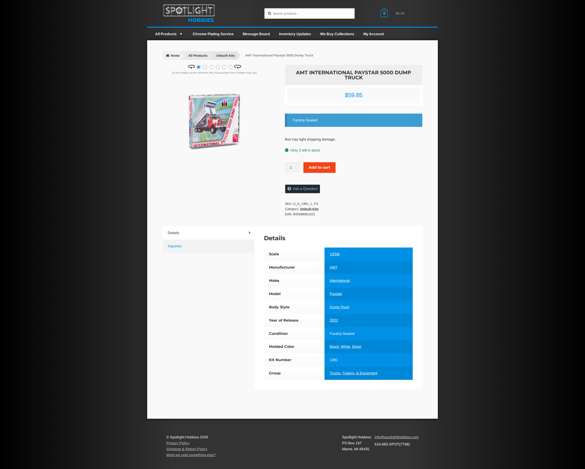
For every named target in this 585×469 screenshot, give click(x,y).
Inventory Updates (295, 34)
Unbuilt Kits (225, 55)
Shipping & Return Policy (186, 449)
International (340, 280)
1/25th (335, 254)
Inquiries (175, 246)
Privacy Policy (177, 443)
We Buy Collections (337, 34)
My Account (373, 34)
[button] (180, 34)
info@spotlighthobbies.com (397, 437)
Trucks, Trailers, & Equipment (353, 373)
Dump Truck (339, 307)
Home (175, 55)
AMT (334, 267)
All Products (166, 34)
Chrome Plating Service (213, 34)
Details (173, 233)
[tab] (201, 233)
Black (334, 347)
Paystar (336, 294)
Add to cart (319, 167)
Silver (356, 347)
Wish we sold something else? (191, 455)
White (345, 347)
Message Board (256, 34)
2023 (334, 320)
